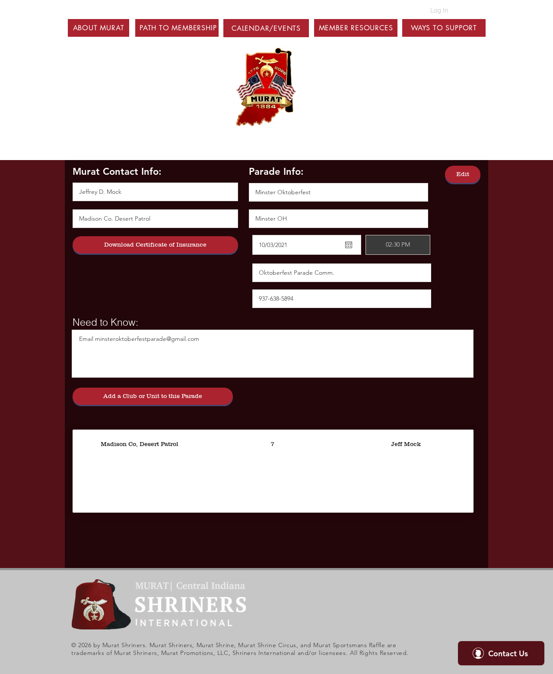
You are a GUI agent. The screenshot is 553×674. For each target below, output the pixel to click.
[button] (99, 28)
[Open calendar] (348, 244)
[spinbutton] (398, 244)
